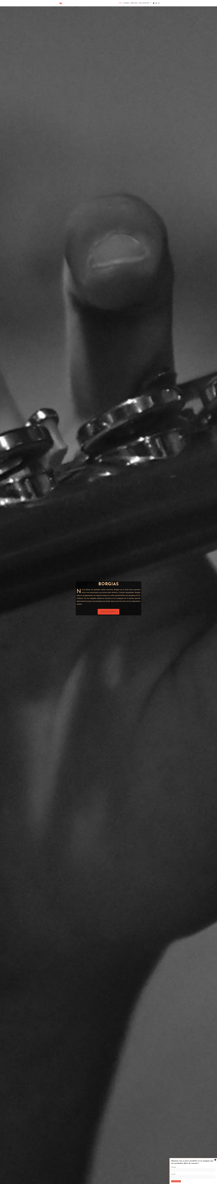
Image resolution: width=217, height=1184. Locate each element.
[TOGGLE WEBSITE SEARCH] (151, 3)
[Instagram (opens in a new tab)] (156, 3)
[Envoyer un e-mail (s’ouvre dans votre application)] (158, 3)
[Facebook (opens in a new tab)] (153, 3)
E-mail (173, 1174)
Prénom (173, 1167)
